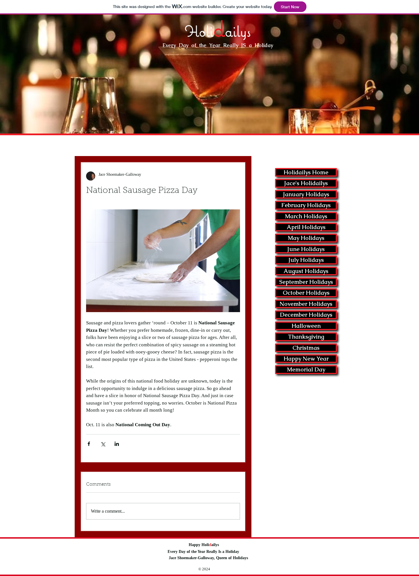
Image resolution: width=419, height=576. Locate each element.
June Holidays (306, 249)
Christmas (306, 348)
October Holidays (306, 293)
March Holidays (306, 216)
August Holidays (306, 271)
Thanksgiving (306, 337)
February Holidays (306, 205)
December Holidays (306, 315)
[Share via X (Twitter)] (102, 443)
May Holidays (306, 238)
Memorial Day (306, 369)
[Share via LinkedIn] (116, 443)
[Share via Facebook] (88, 443)
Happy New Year (306, 358)
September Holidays (306, 282)
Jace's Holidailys (306, 183)
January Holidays (306, 194)
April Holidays (306, 227)
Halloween (306, 326)
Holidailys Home (306, 172)
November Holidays (306, 304)
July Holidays (306, 260)
